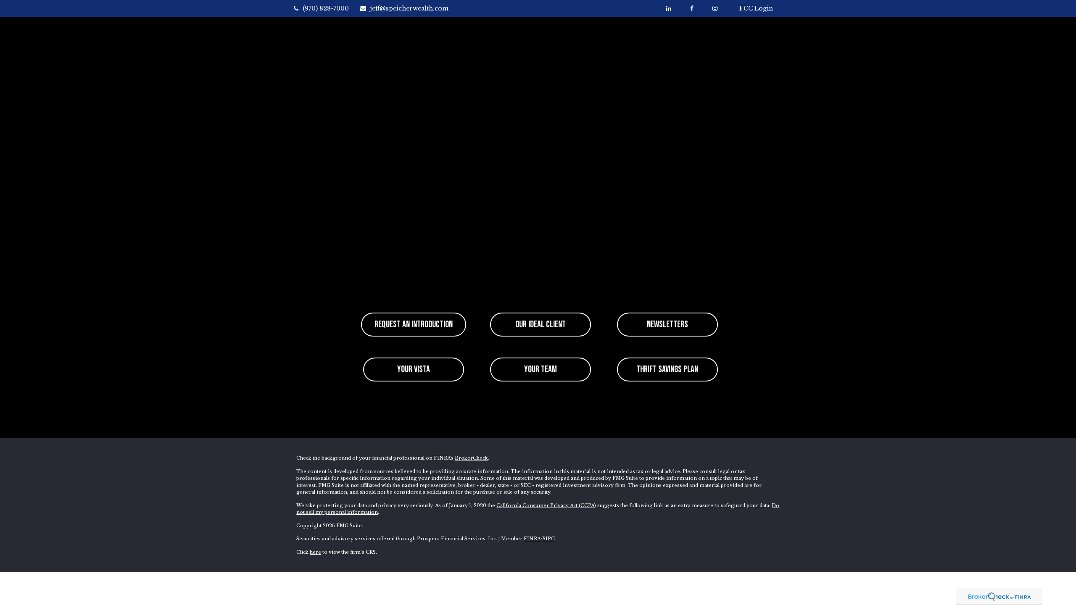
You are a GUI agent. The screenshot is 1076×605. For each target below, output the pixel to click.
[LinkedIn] (668, 8)
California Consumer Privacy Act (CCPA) (546, 505)
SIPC (549, 539)
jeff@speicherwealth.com (409, 8)
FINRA (532, 539)
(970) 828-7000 (326, 8)
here (315, 552)
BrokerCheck (471, 458)
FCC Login (756, 8)
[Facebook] (691, 8)
